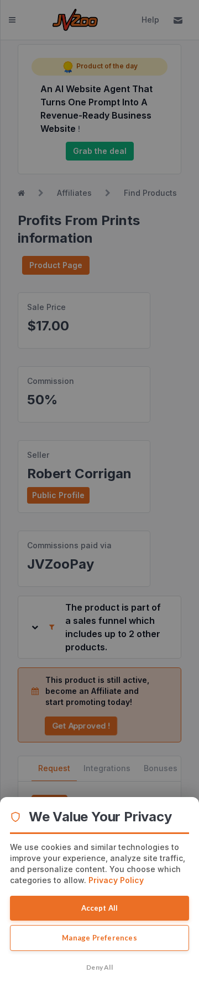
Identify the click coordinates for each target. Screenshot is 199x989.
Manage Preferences (99, 937)
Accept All (99, 908)
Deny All (99, 967)
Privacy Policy (116, 880)
